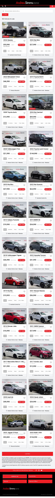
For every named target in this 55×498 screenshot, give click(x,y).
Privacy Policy (15, 494)
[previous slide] (3, 30)
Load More (27, 453)
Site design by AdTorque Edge (46, 494)
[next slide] (25, 30)
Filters (5, 14)
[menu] (52, 6)
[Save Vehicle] (24, 41)
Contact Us (14, 476)
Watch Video (49, 36)
